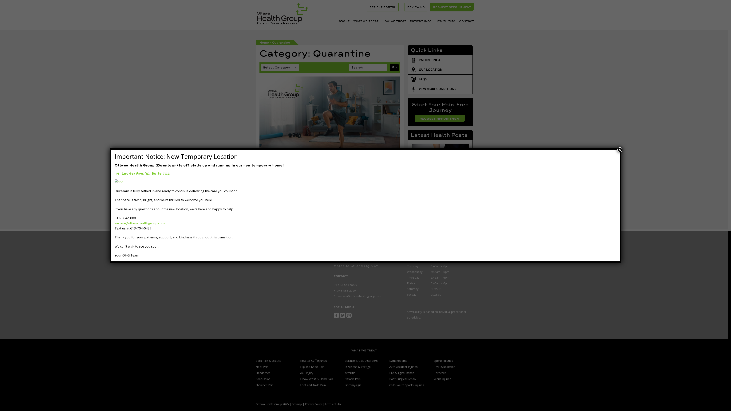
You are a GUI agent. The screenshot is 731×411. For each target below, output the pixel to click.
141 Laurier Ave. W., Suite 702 (142, 173)
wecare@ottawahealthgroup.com (140, 223)
